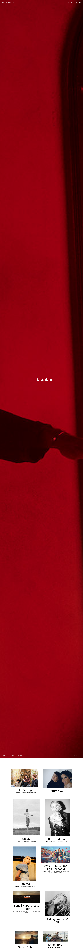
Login (80, 2)
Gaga (41, 379)
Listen (76, 2)
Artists (9, 2)
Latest (33, 763)
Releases (46, 763)
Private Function (15, 755)
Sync (6, 2)
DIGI (50, 763)
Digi (13, 2)
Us (73, 2)
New (3, 2)
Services (70, 2)
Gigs (41, 763)
